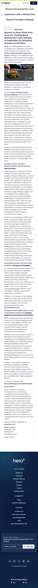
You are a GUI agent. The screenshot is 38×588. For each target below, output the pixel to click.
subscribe (29, 546)
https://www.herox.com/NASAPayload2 (18, 383)
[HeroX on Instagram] (10, 561)
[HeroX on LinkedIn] (23, 561)
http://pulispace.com (12, 307)
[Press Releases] (1, 14)
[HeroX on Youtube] (28, 561)
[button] (2, 3)
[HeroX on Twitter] (19, 561)
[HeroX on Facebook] (14, 561)
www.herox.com (9, 424)
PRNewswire (18, 29)
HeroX (6, 46)
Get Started (25, 3)
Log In (34, 3)
